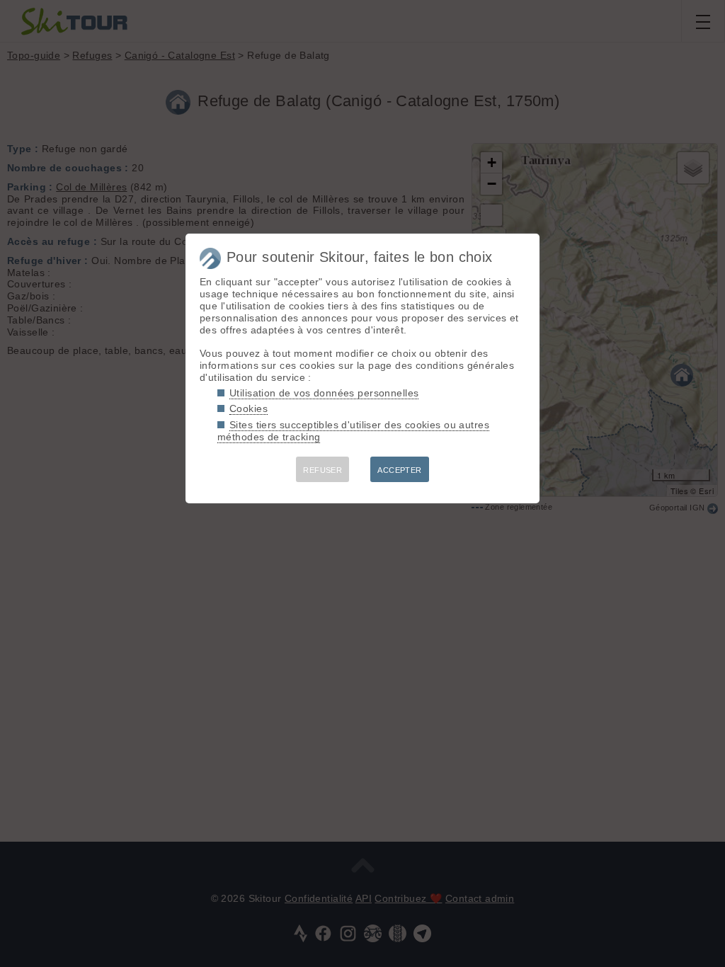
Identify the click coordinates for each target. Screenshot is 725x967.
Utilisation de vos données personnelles (323, 393)
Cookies (248, 408)
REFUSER (322, 470)
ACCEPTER (399, 470)
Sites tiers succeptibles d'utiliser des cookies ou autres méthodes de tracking (353, 430)
